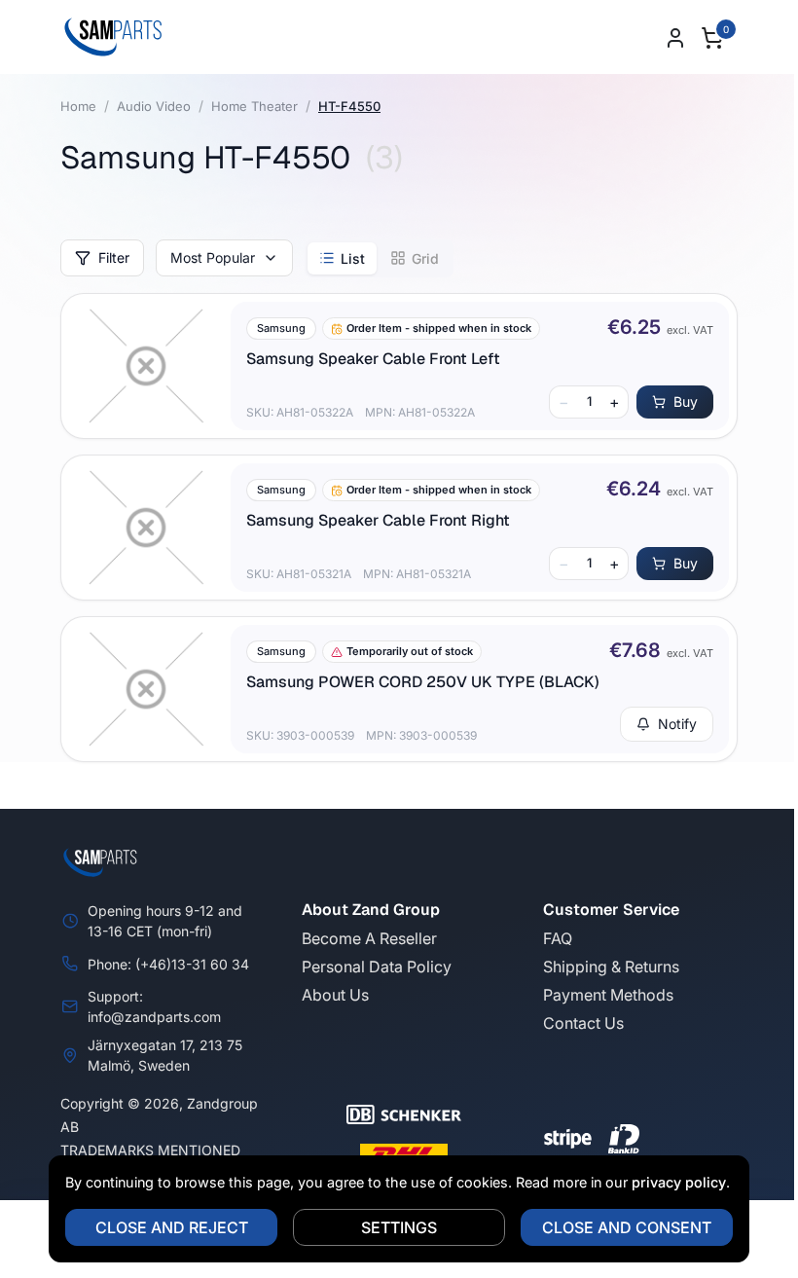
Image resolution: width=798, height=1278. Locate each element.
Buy (685, 401)
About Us (335, 994)
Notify (677, 723)
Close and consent (626, 1227)
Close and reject (171, 1227)
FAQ (557, 938)
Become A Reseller (369, 938)
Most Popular (212, 257)
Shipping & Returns (611, 966)
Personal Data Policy (377, 966)
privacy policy (679, 1182)
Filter (113, 257)
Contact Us (583, 1023)
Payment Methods (608, 994)
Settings (399, 1227)
